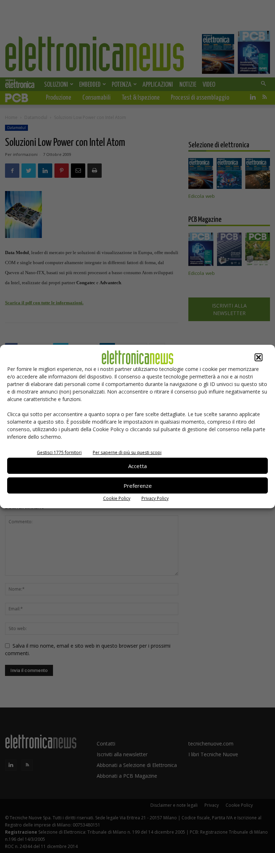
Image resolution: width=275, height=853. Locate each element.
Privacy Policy (155, 498)
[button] (258, 357)
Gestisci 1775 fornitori (59, 452)
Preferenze (138, 485)
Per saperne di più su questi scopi (127, 452)
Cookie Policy (116, 498)
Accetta (137, 466)
